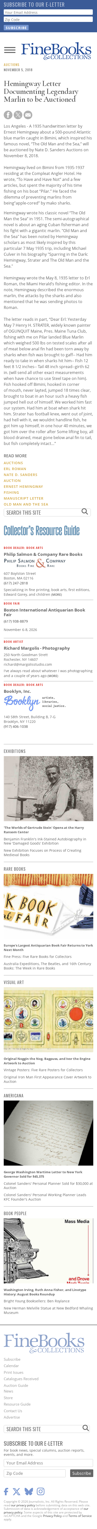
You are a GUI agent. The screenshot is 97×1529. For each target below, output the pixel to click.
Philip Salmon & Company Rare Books (43, 554)
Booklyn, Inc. (17, 691)
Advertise (12, 1417)
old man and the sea (26, 504)
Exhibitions (15, 751)
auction (12, 480)
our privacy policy (23, 1505)
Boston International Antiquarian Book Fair (44, 612)
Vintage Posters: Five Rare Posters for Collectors (43, 1070)
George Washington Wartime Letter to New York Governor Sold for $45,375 (43, 1174)
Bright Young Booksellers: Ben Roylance (37, 1301)
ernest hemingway (23, 486)
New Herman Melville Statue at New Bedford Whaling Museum (48, 1310)
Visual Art (14, 982)
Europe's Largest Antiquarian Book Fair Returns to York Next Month (48, 947)
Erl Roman (15, 468)
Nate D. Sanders (21, 474)
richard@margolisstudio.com (28, 664)
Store (8, 1397)
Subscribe (12, 1359)
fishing (11, 492)
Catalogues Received (21, 1378)
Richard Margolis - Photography (37, 648)
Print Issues (13, 1372)
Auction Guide (16, 1385)
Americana (14, 1096)
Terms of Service (80, 1516)
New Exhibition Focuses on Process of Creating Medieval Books (42, 852)
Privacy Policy (52, 1516)
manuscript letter (24, 498)
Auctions (11, 64)
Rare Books (15, 869)
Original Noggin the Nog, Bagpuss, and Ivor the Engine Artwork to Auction (47, 1060)
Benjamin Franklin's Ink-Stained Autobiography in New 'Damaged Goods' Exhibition (45, 841)
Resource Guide (17, 1404)
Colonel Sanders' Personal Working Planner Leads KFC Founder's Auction (45, 1197)
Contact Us (13, 1410)
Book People (15, 1213)
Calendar (11, 1365)
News (8, 1391)
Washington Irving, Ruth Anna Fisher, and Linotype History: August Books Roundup (45, 1292)
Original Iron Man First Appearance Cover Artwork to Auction (47, 1079)
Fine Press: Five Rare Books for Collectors (38, 956)
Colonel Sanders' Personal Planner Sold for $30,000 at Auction (48, 1185)
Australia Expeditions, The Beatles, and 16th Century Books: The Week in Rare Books (47, 965)
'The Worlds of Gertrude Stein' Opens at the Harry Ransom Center (44, 829)
